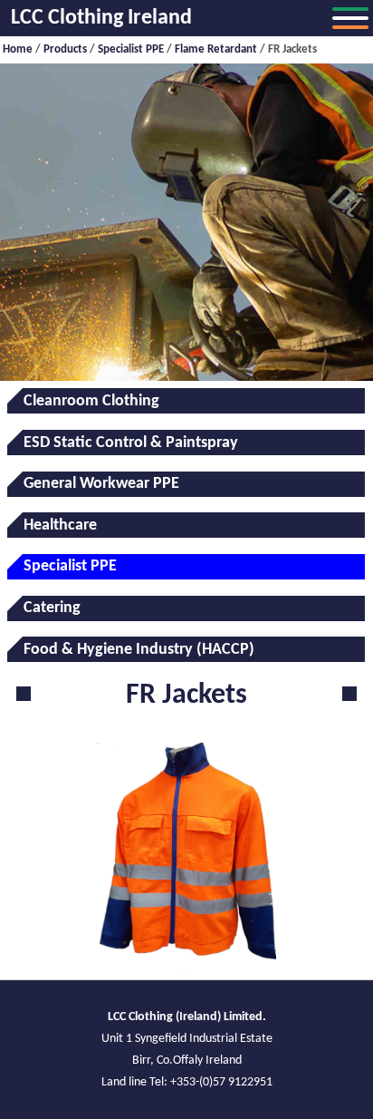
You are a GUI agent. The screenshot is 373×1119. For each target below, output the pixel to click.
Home (18, 49)
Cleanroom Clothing (91, 401)
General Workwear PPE (101, 483)
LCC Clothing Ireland (101, 18)
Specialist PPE (131, 49)
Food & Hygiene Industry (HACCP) (139, 649)
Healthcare (60, 525)
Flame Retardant (216, 49)
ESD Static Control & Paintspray (131, 443)
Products (65, 49)
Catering (52, 608)
